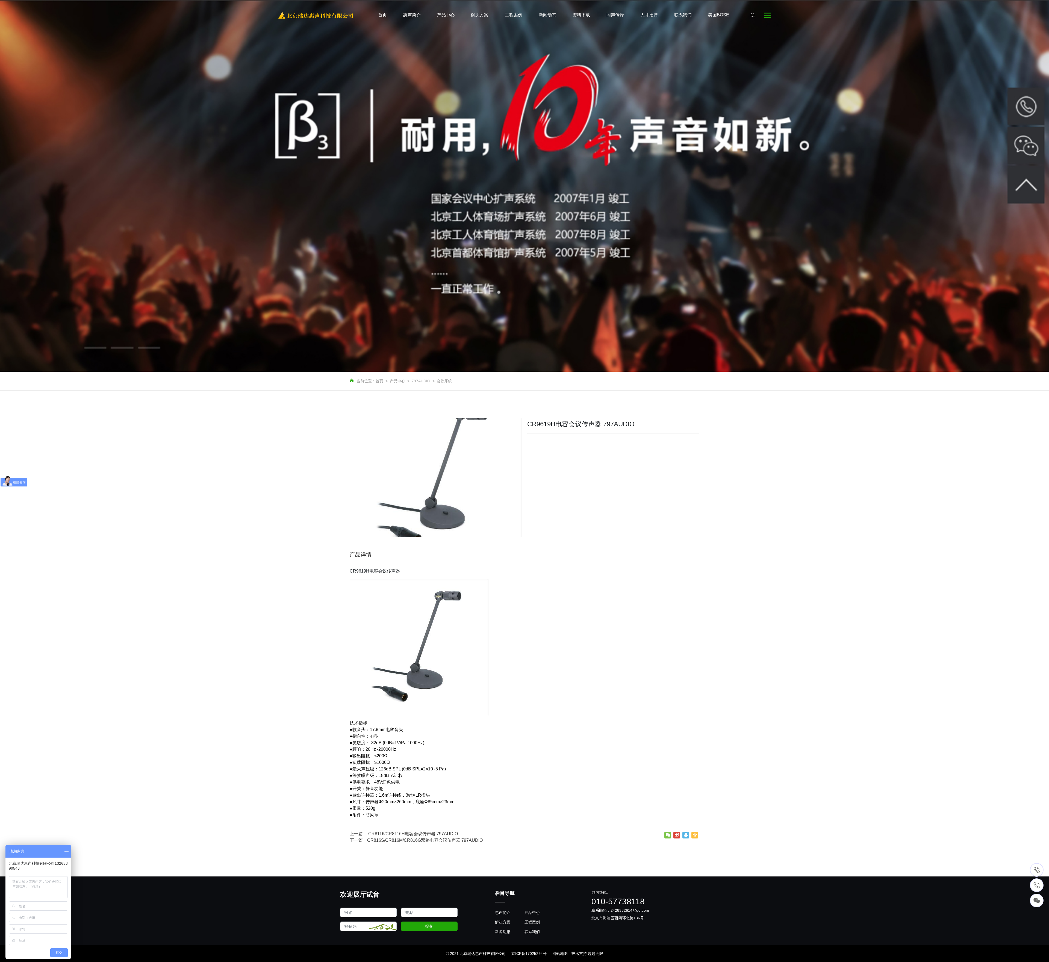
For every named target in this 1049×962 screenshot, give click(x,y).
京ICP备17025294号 (529, 953)
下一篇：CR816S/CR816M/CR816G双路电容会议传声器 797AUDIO (416, 840)
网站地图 (560, 953)
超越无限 (595, 953)
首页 (379, 381)
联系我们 (532, 931)
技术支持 (579, 953)
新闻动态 (502, 931)
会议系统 (444, 381)
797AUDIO (421, 381)
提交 (429, 926)
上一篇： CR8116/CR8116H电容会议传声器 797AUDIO (404, 833)
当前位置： (366, 381)
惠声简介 (502, 912)
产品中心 (397, 381)
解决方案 (502, 922)
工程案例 (532, 922)
